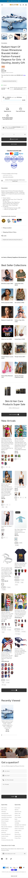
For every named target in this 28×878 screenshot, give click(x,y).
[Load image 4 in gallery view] (24, 37)
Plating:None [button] (6, 200)
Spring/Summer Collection (20, 824)
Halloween (3, 811)
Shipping (3, 72)
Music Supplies (18, 817)
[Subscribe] (25, 853)
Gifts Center (4, 807)
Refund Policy (18, 834)
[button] (15, 201)
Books (16, 819)
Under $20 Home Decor (6, 817)
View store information (8, 176)
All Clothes (3, 823)
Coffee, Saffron (18, 830)
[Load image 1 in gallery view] (4, 37)
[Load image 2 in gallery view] (11, 37)
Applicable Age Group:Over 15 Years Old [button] (12, 199)
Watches (16, 809)
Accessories (4, 824)
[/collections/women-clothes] (14, 753)
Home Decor (17, 807)
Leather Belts (17, 821)
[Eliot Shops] (14, 5)
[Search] (20, 5)
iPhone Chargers (4, 821)
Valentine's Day (18, 811)
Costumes (17, 832)
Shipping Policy (18, 836)
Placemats (3, 838)
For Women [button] (11, 208)
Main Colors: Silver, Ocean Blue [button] (10, 205)
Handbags (17, 823)
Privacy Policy (18, 838)
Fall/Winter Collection (19, 826)
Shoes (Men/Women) (6, 834)
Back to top (14, 876)
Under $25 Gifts (4, 813)
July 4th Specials (5, 819)
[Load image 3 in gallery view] (17, 37)
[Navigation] (2, 5)
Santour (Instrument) (19, 828)
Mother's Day (17, 813)
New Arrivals (4, 809)
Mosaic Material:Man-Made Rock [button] (11, 203)
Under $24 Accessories (6, 815)
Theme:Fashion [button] (6, 198)
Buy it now (14, 144)
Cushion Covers (4, 836)
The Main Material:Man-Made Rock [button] (11, 202)
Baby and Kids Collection (6, 826)
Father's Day (17, 815)
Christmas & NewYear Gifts (7, 840)
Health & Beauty (4, 828)
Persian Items (4, 830)
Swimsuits (3, 832)
